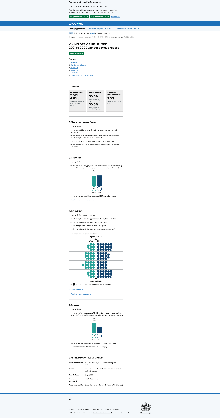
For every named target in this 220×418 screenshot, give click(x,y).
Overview (73, 62)
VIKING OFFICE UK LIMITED (100, 37)
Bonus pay (74, 73)
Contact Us (72, 409)
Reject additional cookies (100, 17)
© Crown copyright (145, 413)
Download (108, 29)
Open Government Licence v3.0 (102, 413)
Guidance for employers (123, 29)
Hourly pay (74, 68)
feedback (92, 33)
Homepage (72, 37)
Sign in (136, 29)
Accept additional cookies (79, 17)
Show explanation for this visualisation (85, 234)
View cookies (115, 16)
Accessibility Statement (112, 409)
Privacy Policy (87, 409)
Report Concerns (98, 409)
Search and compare (95, 29)
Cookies (79, 409)
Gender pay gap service (77, 29)
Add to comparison (77, 54)
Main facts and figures (78, 65)
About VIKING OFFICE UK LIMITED (82, 75)
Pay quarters (74, 70)
